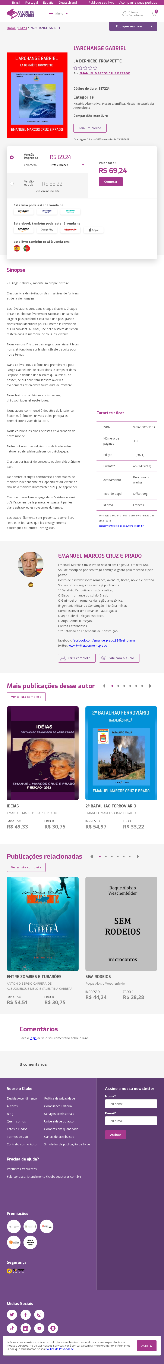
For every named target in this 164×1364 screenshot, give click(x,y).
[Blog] (53, 1328)
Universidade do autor (59, 1121)
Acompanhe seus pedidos (138, 2)
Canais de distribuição (59, 1137)
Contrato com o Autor (22, 1144)
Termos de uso (17, 1137)
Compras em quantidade (61, 1129)
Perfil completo (79, 658)
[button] (104, 686)
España (48, 2)
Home (11, 28)
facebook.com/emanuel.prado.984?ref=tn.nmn (104, 640)
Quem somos (16, 1121)
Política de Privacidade (59, 1349)
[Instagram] (39, 1315)
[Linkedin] (25, 1328)
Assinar (115, 1135)
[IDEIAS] (43, 753)
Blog (10, 1114)
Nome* (110, 1096)
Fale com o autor (121, 658)
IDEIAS (13, 806)
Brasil (16, 2)
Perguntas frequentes (22, 1169)
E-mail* (110, 1113)
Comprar (110, 182)
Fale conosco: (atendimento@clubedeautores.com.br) (44, 1177)
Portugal (31, 2)
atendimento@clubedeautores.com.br (121, 525)
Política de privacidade (59, 1098)
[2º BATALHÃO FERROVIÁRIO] (121, 753)
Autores (12, 1106)
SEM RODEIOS (98, 976)
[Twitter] (12, 1315)
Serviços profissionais (59, 1114)
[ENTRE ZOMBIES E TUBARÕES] (43, 924)
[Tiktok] (12, 1328)
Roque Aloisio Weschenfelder (105, 983)
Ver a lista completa (26, 697)
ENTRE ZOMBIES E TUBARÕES (34, 976)
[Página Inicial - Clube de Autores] (20, 14)
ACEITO (146, 1346)
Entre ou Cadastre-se (136, 13)
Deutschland (68, 2)
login (33, 1038)
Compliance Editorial (58, 1106)
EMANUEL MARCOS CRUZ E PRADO (104, 73)
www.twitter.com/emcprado (88, 645)
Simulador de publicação (67, 1144)
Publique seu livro (101, 2)
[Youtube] (39, 1328)
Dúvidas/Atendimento (22, 1098)
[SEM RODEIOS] (121, 924)
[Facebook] (25, 1315)
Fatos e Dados (17, 1129)
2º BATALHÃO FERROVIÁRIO (110, 806)
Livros (22, 28)
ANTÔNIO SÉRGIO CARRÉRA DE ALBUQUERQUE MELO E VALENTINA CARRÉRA (39, 986)
